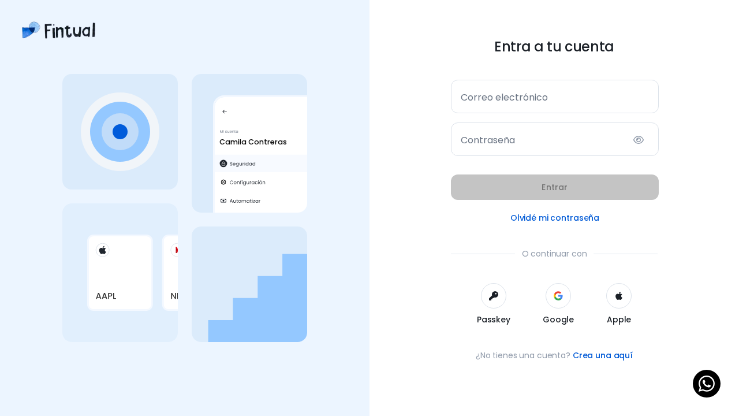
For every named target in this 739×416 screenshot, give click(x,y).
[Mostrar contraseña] (638, 139)
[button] (493, 304)
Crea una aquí (603, 355)
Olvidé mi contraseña (554, 218)
